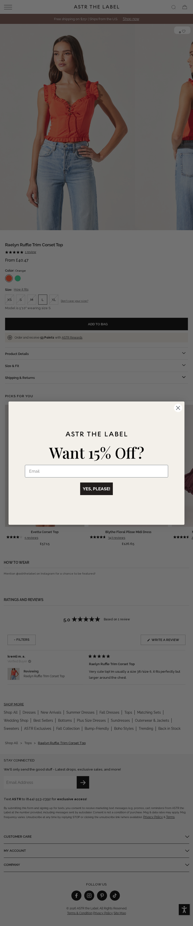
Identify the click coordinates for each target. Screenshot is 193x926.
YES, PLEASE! (96, 488)
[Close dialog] (178, 408)
